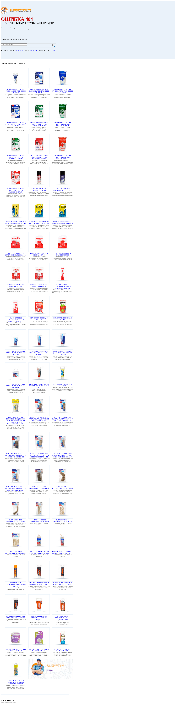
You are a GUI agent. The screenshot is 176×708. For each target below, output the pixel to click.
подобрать (50, 670)
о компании (19, 50)
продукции (33, 50)
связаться (55, 50)
